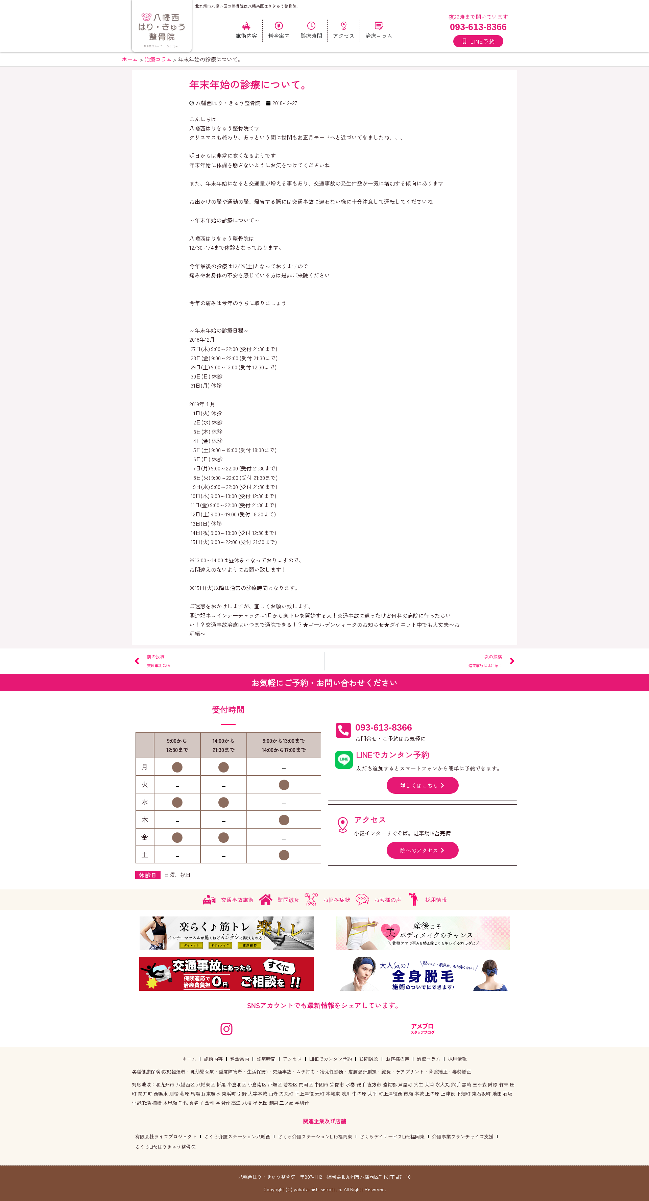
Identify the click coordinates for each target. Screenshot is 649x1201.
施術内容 (213, 1058)
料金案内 (239, 1058)
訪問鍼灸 (368, 1058)
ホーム (189, 1058)
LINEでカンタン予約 (330, 1058)
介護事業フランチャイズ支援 (463, 1136)
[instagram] (226, 1029)
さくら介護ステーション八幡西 (237, 1136)
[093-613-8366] (343, 730)
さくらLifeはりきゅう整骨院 (165, 1146)
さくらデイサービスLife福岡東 (392, 1136)
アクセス (292, 1058)
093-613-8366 (478, 27)
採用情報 (457, 1058)
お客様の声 (397, 1058)
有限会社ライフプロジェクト (166, 1136)
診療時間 (266, 1058)
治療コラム (428, 1058)
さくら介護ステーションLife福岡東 (315, 1136)
